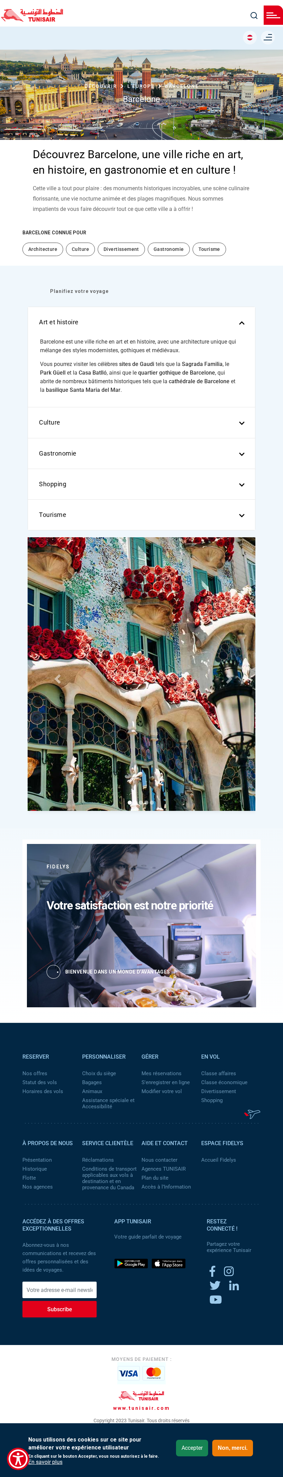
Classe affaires (218, 1073)
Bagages (92, 1082)
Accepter (192, 1448)
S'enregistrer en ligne (166, 1082)
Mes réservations (162, 1073)
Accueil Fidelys (218, 1160)
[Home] (32, 19)
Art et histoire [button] (59, 322)
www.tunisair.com (141, 1408)
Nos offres (34, 1073)
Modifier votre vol (162, 1091)
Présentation (37, 1160)
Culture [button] (49, 422)
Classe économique (224, 1082)
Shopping (212, 1100)
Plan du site (155, 1178)
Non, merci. (232, 1448)
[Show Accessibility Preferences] (18, 1459)
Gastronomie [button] (58, 453)
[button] (56, 676)
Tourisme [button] (52, 514)
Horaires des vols (42, 1091)
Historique (34, 1169)
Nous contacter (159, 1160)
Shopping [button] (52, 484)
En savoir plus (45, 1462)
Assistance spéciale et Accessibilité (108, 1103)
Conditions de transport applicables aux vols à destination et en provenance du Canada (109, 1178)
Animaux (92, 1091)
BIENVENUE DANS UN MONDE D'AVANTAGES (117, 972)
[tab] (141, 322)
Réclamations (98, 1160)
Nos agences (37, 1187)
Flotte (29, 1178)
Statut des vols (39, 1082)
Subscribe (59, 1309)
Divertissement (218, 1091)
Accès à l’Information (166, 1187)
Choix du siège (99, 1073)
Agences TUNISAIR (164, 1169)
